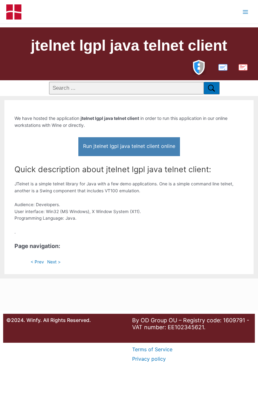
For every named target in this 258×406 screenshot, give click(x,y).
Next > (54, 261)
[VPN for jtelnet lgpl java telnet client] (198, 66)
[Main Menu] (245, 11)
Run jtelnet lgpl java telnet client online (129, 146)
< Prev (37, 261)
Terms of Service (152, 349)
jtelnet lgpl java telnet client (129, 45)
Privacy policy (149, 359)
